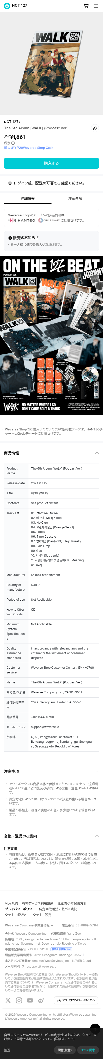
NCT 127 (11, 122)
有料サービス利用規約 (38, 903)
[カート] (86, 6)
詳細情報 (28, 198)
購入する (51, 163)
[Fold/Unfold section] (51, 453)
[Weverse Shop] (7, 6)
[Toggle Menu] (96, 6)
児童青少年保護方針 (72, 903)
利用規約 (11, 903)
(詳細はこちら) (64, 1039)
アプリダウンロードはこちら (78, 1000)
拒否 (7, 1050)
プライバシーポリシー (20, 909)
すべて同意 (88, 1050)
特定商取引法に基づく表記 (58, 909)
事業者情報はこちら (61, 949)
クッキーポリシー (17, 915)
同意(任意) (65, 1050)
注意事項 (75, 198)
